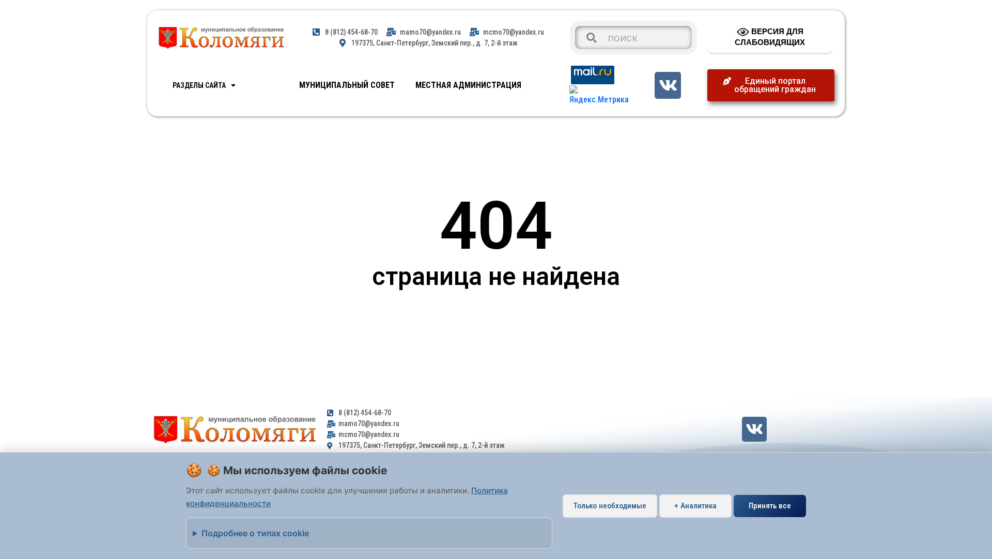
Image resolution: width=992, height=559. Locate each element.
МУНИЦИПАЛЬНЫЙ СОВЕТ (347, 85)
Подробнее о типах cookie (255, 533)
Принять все (770, 505)
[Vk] (668, 85)
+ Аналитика (695, 505)
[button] (770, 85)
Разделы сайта (199, 85)
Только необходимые (610, 505)
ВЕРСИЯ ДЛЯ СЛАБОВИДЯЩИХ (770, 37)
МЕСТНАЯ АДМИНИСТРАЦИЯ (468, 85)
